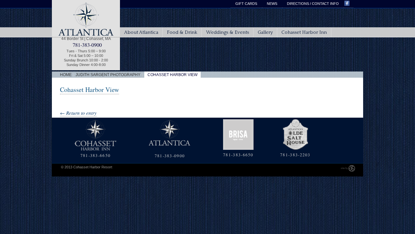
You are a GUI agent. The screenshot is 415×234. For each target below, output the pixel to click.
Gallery (265, 32)
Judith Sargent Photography (108, 74)
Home (66, 74)
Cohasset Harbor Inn (304, 32)
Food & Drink (182, 32)
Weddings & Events (227, 32)
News (272, 4)
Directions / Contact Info (313, 4)
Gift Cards (246, 4)
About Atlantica (141, 32)
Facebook (348, 4)
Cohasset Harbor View (89, 89)
